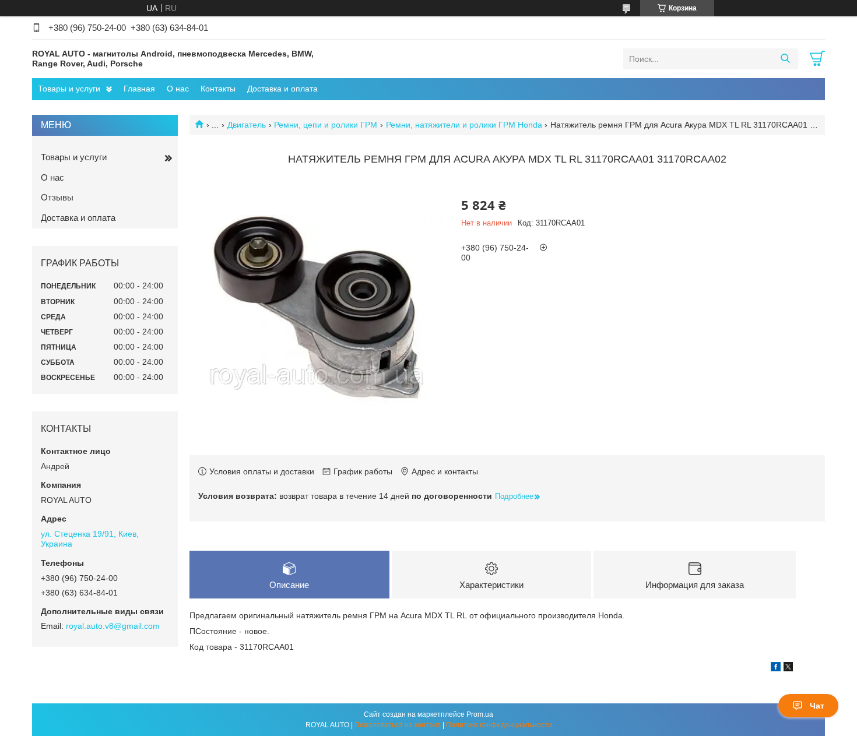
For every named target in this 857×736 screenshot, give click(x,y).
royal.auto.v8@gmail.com (113, 626)
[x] (788, 668)
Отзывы (57, 197)
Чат (817, 705)
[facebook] (776, 668)
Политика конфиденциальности (499, 725)
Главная (139, 88)
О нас (178, 88)
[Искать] (785, 58)
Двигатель (246, 124)
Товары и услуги (69, 88)
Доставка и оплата (282, 88)
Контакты (218, 88)
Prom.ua (479, 714)
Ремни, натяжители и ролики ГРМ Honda (464, 124)
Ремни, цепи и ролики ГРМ (325, 124)
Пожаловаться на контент (397, 725)
